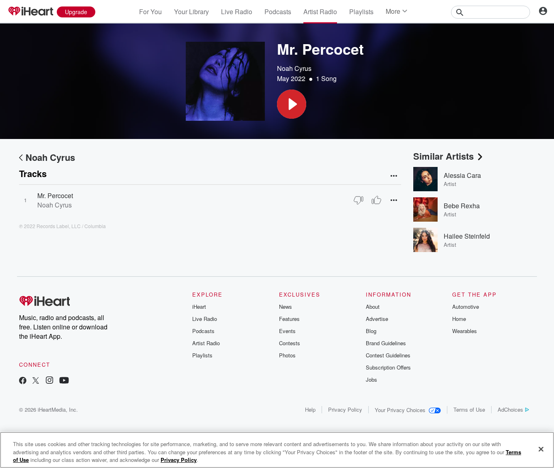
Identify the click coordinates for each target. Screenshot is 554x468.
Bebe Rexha (462, 205)
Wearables (464, 331)
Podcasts (277, 11)
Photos (287, 355)
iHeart (199, 306)
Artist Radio (320, 11)
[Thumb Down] (358, 200)
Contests (289, 343)
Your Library (191, 11)
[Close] (541, 449)
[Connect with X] (35, 381)
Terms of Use (469, 409)
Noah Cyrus (294, 68)
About (373, 306)
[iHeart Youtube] (64, 381)
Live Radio (236, 11)
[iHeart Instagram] (49, 381)
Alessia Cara (462, 175)
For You (150, 11)
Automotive (465, 306)
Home (459, 319)
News (285, 306)
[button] (291, 104)
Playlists (361, 11)
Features (289, 319)
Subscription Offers (388, 367)
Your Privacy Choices (400, 410)
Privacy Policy (345, 409)
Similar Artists (443, 156)
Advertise (377, 319)
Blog (371, 331)
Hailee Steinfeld (467, 236)
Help (310, 409)
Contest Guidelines (388, 355)
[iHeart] (30, 12)
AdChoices (510, 409)
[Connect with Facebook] (22, 381)
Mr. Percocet (55, 195)
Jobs (371, 379)
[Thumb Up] (376, 200)
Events (287, 331)
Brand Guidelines (386, 343)
